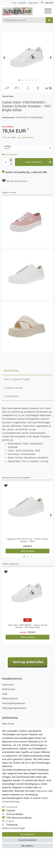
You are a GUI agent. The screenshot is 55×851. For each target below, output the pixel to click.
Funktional (12, 824)
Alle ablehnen (27, 846)
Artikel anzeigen (27, 551)
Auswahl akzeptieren (27, 840)
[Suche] (49, 20)
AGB (4, 694)
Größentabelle (10, 154)
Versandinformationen (13, 703)
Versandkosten (27, 137)
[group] (27, 222)
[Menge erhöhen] (11, 160)
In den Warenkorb (33, 162)
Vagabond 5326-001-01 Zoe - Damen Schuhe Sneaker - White (27, 540)
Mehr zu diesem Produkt (17, 379)
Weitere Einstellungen (13, 828)
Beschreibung (11, 370)
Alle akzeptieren (27, 834)
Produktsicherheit (13, 388)
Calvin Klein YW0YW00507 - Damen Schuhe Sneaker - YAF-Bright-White (27, 626)
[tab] (27, 370)
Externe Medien (15, 814)
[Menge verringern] (11, 164)
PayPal (10, 821)
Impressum (8, 684)
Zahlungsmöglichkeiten (14, 708)
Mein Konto (8, 723)
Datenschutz (8, 689)
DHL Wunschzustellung (19, 817)
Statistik (11, 810)
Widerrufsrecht (10, 698)
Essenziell (12, 807)
